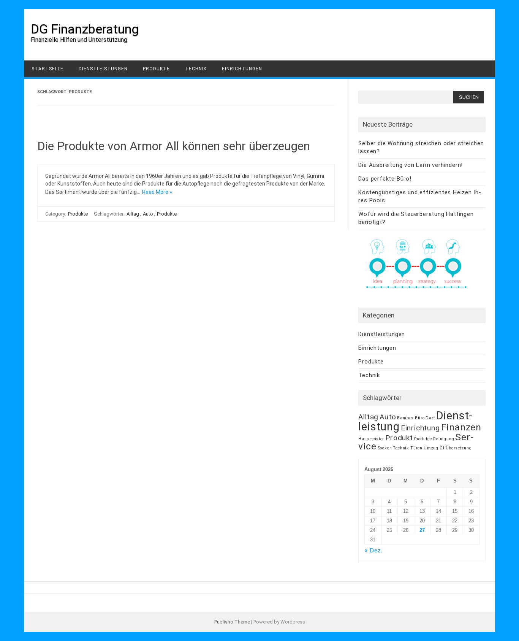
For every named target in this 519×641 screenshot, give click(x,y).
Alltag (133, 214)
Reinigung (443, 438)
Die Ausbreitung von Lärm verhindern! (410, 165)
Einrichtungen (242, 68)
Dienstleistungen (103, 68)
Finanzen (461, 427)
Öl (442, 448)
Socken (385, 448)
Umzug (431, 448)
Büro (419, 418)
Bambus (405, 418)
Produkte (156, 68)
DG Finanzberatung (85, 28)
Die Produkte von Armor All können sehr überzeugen (173, 146)
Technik (196, 68)
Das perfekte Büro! (384, 178)
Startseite (47, 68)
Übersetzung (459, 448)
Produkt (399, 437)
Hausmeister (371, 438)
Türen (416, 448)
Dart (430, 418)
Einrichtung (420, 428)
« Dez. (373, 550)
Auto (148, 214)
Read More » (157, 192)
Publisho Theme (232, 622)
